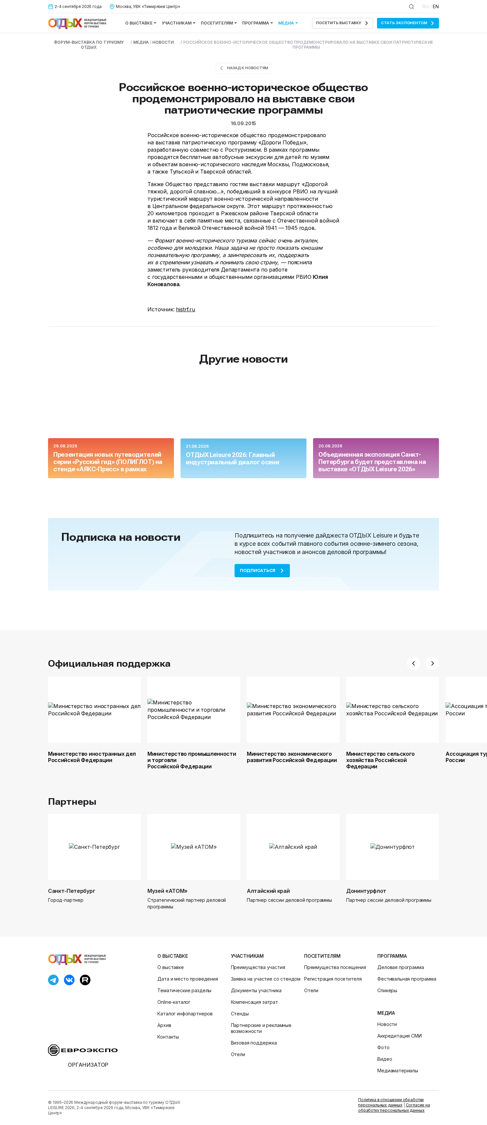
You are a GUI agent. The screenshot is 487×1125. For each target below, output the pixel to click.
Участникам (176, 23)
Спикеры (387, 990)
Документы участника (256, 990)
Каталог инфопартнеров (185, 1013)
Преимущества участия (258, 967)
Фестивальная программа (406, 979)
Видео (384, 1059)
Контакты (168, 1037)
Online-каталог (173, 1002)
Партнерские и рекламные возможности (261, 1028)
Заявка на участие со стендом (266, 979)
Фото (383, 1047)
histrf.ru (185, 309)
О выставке (138, 23)
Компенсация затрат (254, 1002)
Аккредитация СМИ (399, 1036)
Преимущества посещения (335, 967)
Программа (255, 23)
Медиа (286, 23)
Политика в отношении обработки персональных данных (391, 1102)
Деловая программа (400, 967)
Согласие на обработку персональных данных (394, 1107)
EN (436, 6)
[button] (413, 663)
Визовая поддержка (254, 1043)
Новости (387, 1024)
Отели (238, 1054)
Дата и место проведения (187, 979)
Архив (164, 1025)
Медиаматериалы (397, 1070)
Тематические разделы (184, 990)
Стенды (240, 1013)
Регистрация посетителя (332, 979)
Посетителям (217, 23)
